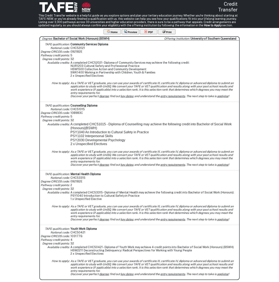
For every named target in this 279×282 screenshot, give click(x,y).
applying (222, 96)
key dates (127, 96)
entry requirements (172, 96)
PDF (150, 32)
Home (114, 32)
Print (168, 32)
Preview (132, 32)
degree (104, 96)
